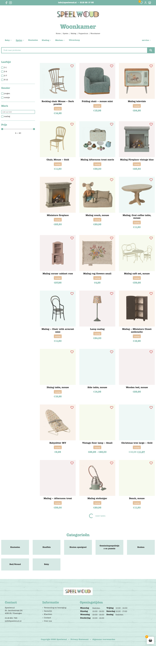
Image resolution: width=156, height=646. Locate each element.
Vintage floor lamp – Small (97, 443)
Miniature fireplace (58, 215)
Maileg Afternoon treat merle (97, 159)
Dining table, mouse (58, 387)
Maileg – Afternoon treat (58, 498)
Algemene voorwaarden (103, 639)
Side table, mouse (97, 387)
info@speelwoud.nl (67, 3)
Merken (59, 40)
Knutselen (33, 40)
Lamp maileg (97, 329)
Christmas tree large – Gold (136, 443)
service (145, 40)
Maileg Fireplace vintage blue (137, 159)
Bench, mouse (137, 498)
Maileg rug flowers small (97, 273)
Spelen (19, 40)
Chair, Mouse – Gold (57, 159)
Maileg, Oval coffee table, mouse (137, 216)
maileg (58, 109)
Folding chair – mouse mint (97, 101)
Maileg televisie (137, 101)
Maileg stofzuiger (97, 498)
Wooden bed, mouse (137, 387)
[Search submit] (150, 50)
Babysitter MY (57, 443)
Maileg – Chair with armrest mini (58, 330)
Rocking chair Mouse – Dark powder (58, 103)
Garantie (48, 611)
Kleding (45, 40)
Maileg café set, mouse (137, 273)
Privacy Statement (80, 639)
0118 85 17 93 (87, 3)
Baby (7, 40)
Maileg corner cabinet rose (58, 273)
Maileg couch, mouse (97, 215)
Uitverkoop (74, 40)
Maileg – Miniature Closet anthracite (136, 330)
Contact (47, 618)
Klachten (48, 614)
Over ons (48, 621)
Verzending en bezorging (55, 608)
